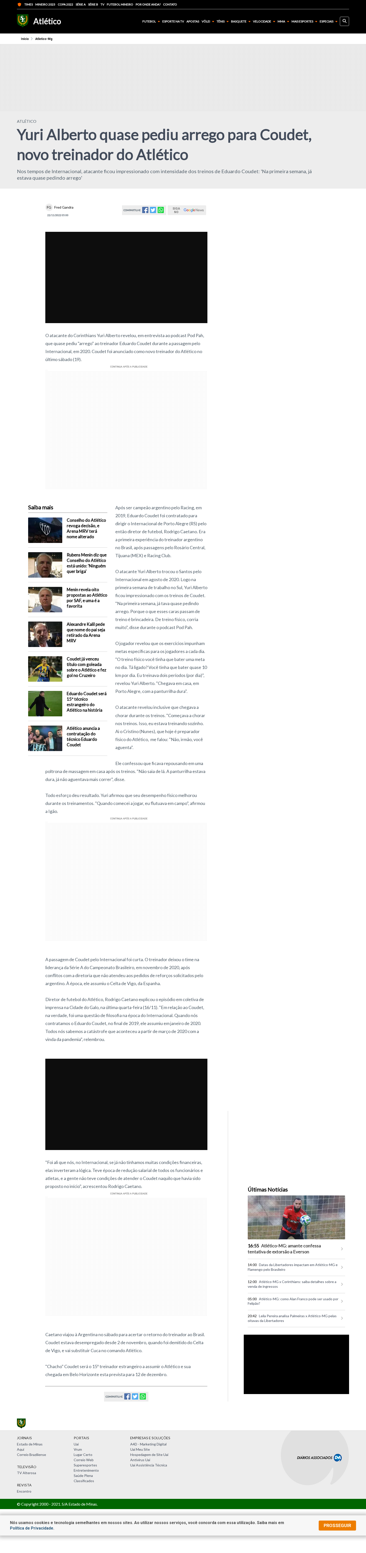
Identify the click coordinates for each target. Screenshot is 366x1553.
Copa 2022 (65, 4)
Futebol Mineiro (120, 4)
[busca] (344, 21)
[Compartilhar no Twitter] (153, 211)
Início (25, 38)
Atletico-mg (43, 39)
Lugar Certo (83, 1454)
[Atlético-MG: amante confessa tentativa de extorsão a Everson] (296, 1217)
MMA (281, 21)
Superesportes (85, 1465)
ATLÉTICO (26, 121)
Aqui (20, 1449)
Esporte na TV (173, 21)
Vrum (78, 1449)
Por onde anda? (148, 4)
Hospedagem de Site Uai (149, 1454)
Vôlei (206, 21)
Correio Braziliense (31, 1454)
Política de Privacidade (31, 1528)
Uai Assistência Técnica (148, 1465)
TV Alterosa (26, 1473)
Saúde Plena (83, 1475)
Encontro (24, 1491)
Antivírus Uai (140, 1460)
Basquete (238, 21)
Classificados (84, 1481)
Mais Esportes (302, 21)
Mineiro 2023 (45, 4)
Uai (76, 1444)
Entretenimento (86, 1470)
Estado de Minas (30, 1444)
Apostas (192, 21)
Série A (81, 4)
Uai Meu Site (140, 1449)
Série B (93, 4)
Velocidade (262, 21)
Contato (170, 4)
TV (102, 4)
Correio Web (84, 1460)
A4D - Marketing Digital (148, 1444)
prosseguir (337, 1525)
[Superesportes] (22, 21)
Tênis (221, 21)
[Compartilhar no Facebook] (145, 211)
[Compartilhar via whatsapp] (161, 211)
